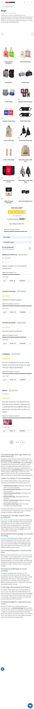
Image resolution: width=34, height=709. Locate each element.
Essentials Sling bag (25, 140)
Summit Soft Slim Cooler (8, 181)
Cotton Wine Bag (8, 159)
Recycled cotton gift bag (25, 160)
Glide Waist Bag (25, 121)
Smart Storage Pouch (25, 201)
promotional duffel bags (7, 575)
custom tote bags (8, 520)
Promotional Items (8, 6)
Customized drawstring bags (8, 538)
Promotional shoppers (9, 62)
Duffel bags (25, 82)
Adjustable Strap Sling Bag (25, 181)
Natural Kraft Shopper (25, 101)
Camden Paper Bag (8, 121)
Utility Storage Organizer (8, 201)
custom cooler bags (6, 591)
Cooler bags (9, 101)
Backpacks (8, 82)
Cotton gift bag (8, 140)
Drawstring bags (25, 61)
